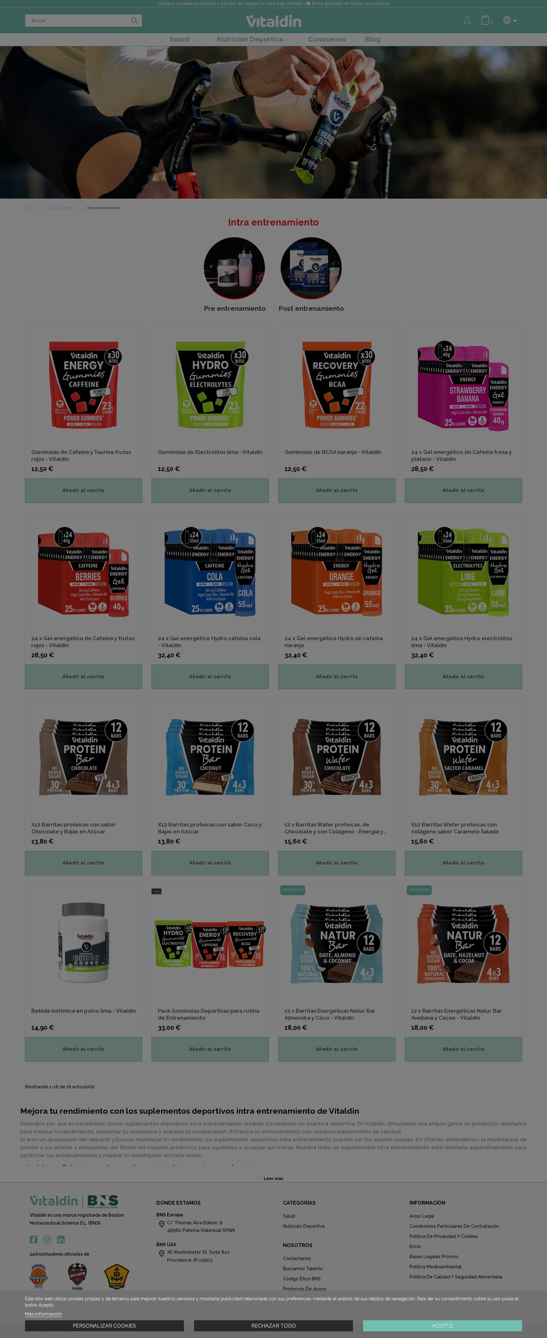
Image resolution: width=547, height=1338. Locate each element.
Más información (43, 1314)
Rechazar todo (273, 1326)
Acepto (442, 1326)
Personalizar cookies (104, 1326)
